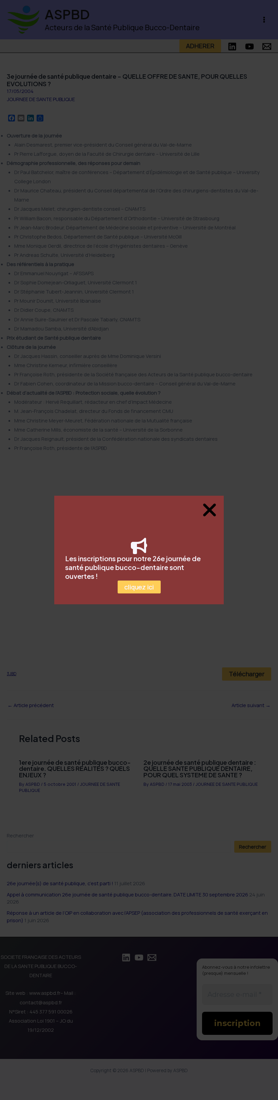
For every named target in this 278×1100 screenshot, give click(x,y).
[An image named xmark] (209, 510)
